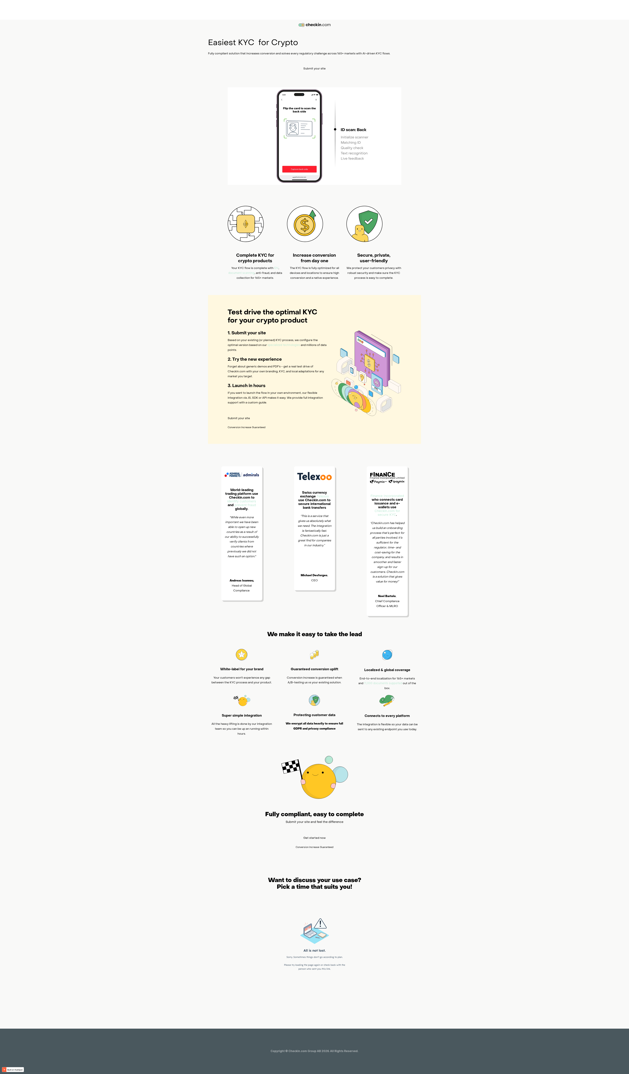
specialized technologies (283, 345)
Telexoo (323, 496)
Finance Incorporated (387, 496)
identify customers (241, 501)
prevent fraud (245, 505)
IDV (276, 268)
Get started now (314, 838)
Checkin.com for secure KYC (387, 513)
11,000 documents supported (383, 683)
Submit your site (314, 68)
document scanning (241, 273)
